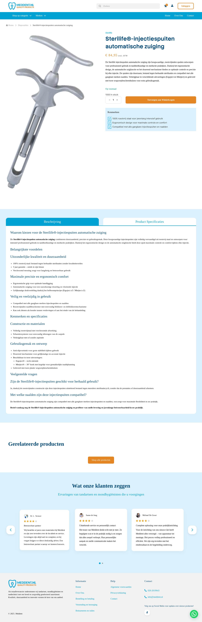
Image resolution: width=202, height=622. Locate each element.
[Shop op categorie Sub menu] (30, 16)
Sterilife (108, 33)
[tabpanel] (101, 319)
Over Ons (178, 15)
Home (167, 15)
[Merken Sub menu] (45, 16)
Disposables (23, 25)
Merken (39, 15)
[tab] (52, 221)
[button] (194, 614)
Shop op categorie (20, 15)
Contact (190, 15)
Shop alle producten (101, 460)
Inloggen (185, 6)
